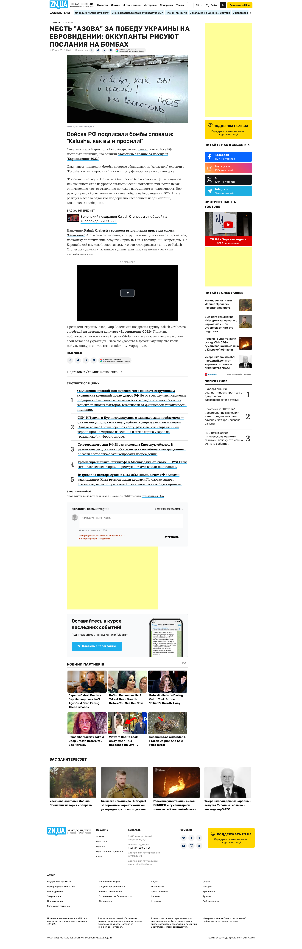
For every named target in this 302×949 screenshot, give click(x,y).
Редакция (101, 841)
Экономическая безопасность (115, 896)
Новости (102, 5)
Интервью (150, 5)
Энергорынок (54, 896)
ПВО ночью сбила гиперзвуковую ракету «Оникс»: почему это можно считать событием (224, 438)
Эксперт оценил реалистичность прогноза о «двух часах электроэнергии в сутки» (223, 394)
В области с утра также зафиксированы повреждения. (132, 449)
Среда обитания (159, 891)
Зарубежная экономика (112, 886)
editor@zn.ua (146, 864)
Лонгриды (166, 5)
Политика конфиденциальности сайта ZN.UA (231, 938)
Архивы (100, 836)
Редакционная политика (109, 851)
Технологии (157, 886)
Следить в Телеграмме (99, 646)
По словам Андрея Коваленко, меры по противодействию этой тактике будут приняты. (130, 479)
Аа (223, 5)
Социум (207, 881)
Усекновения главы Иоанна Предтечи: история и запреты (218, 304)
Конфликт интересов (110, 891)
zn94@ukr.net (135, 856)
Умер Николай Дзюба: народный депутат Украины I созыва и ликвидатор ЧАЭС (220, 362)
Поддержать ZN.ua (240, 5)
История (207, 886)
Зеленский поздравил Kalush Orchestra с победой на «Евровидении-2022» (124, 218)
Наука (154, 881)
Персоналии (105, 901)
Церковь (155, 896)
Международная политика (61, 886)
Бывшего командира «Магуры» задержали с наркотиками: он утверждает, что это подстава (221, 324)
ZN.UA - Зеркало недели (228, 239)
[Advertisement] (112, 578)
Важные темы (60, 13)
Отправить (172, 537)
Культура (156, 901)
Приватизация (55, 901)
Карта (99, 856)
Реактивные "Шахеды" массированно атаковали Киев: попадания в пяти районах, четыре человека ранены (222, 416)
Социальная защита (109, 881)
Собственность (211, 901)
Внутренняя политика (59, 881)
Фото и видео (131, 5)
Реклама (101, 846)
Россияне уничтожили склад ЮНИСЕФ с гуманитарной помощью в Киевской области (222, 344)
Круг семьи (209, 891)
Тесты (180, 5)
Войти (214, 5)
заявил (143, 149)
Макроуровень (55, 891)
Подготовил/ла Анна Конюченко (92, 372)
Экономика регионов (58, 906)
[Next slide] (250, 12)
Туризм (207, 896)
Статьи (115, 5)
